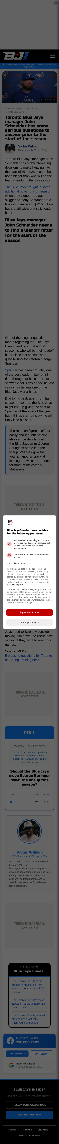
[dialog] (29, 572)
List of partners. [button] (19, 584)
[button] (29, 563)
